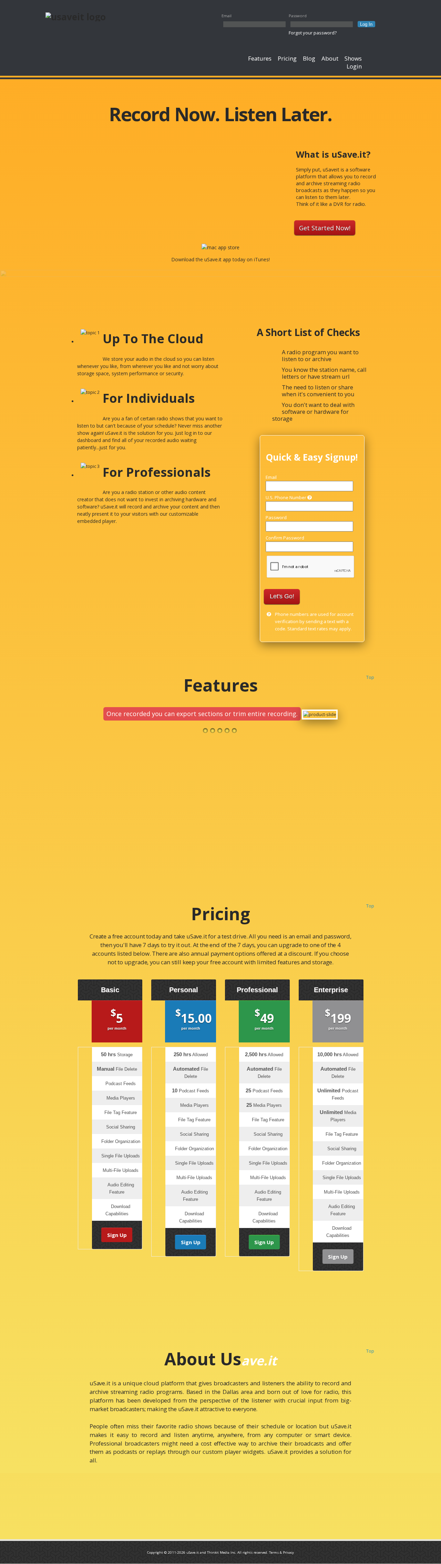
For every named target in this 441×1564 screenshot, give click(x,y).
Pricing (287, 58)
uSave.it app (217, 259)
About (329, 58)
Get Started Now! (324, 228)
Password (298, 15)
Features (259, 58)
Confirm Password (285, 538)
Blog (309, 58)
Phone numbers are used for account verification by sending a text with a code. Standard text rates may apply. (314, 621)
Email (227, 15)
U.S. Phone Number (286, 497)
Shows (353, 58)
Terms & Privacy (281, 1552)
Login (354, 66)
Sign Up (117, 1234)
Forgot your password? (313, 33)
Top (370, 677)
